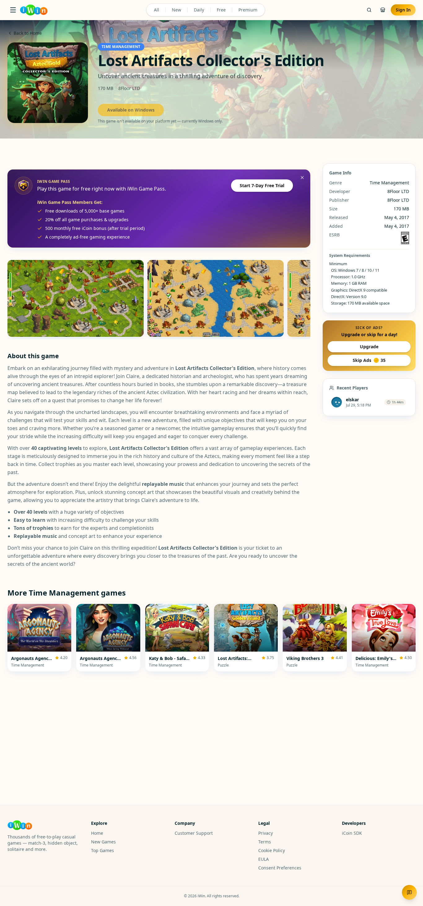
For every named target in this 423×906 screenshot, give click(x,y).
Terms (264, 842)
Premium (247, 10)
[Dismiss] (302, 177)
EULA (263, 859)
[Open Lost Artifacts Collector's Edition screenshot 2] (215, 298)
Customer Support (194, 833)
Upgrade (369, 347)
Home (97, 833)
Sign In (403, 10)
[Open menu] (13, 9)
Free (221, 10)
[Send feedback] (409, 892)
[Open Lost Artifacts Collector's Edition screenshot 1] (75, 298)
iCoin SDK (352, 833)
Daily (199, 10)
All (156, 10)
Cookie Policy (271, 850)
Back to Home (28, 33)
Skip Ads (369, 360)
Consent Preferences (279, 868)
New (176, 10)
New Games (103, 842)
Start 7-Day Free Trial (262, 185)
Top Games (102, 850)
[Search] (369, 9)
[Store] (382, 9)
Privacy (265, 833)
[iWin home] (34, 9)
